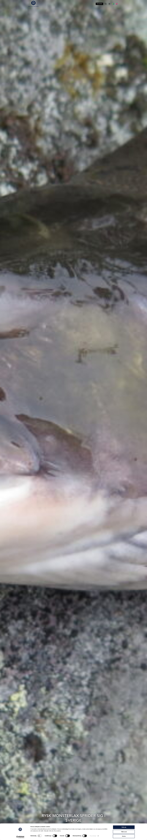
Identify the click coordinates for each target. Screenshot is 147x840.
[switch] (55, 836)
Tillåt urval (124, 831)
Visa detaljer (93, 835)
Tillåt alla (123, 827)
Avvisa (124, 836)
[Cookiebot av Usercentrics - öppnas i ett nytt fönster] (20, 837)
